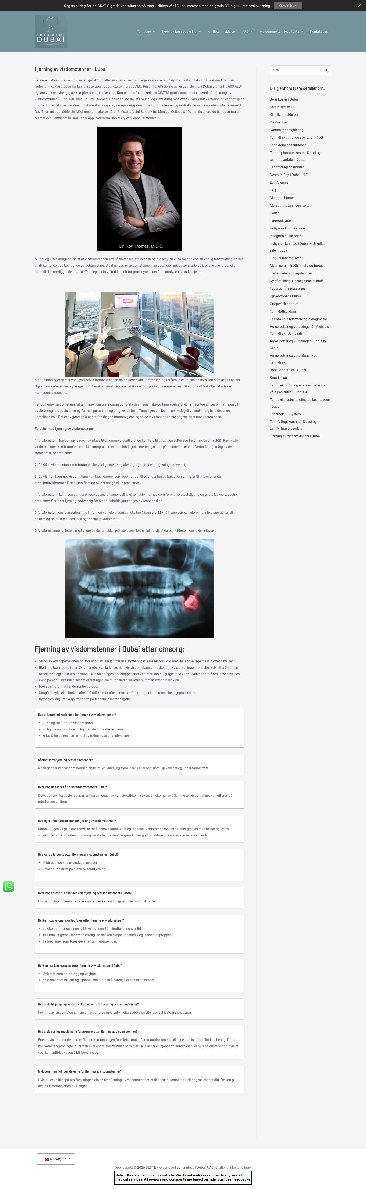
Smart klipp (278, 378)
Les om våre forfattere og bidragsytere (298, 319)
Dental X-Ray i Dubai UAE (289, 175)
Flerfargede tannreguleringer (291, 273)
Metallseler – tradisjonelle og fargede (297, 266)
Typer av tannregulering (287, 289)
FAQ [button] (246, 31)
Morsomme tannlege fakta (289, 205)
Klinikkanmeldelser (222, 31)
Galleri (274, 213)
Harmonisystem (282, 221)
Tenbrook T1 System (285, 414)
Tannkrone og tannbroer (288, 145)
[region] (139, 334)
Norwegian (57, 1159)
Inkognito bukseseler (285, 236)
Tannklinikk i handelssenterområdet (296, 138)
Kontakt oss (319, 31)
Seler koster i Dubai (284, 99)
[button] (153, 31)
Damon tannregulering (286, 130)
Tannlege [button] (144, 31)
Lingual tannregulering (287, 258)
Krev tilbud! (288, 6)
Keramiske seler (281, 107)
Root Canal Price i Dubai (288, 370)
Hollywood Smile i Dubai (288, 228)
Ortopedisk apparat (284, 304)
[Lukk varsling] (359, 5)
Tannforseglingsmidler (287, 167)
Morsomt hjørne (282, 198)
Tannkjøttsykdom (283, 311)
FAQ (273, 190)
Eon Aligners (279, 182)
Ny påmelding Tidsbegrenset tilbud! (296, 281)
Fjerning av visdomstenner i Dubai (295, 436)
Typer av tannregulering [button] (179, 31)
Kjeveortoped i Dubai (285, 296)
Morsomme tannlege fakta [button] (279, 31)
